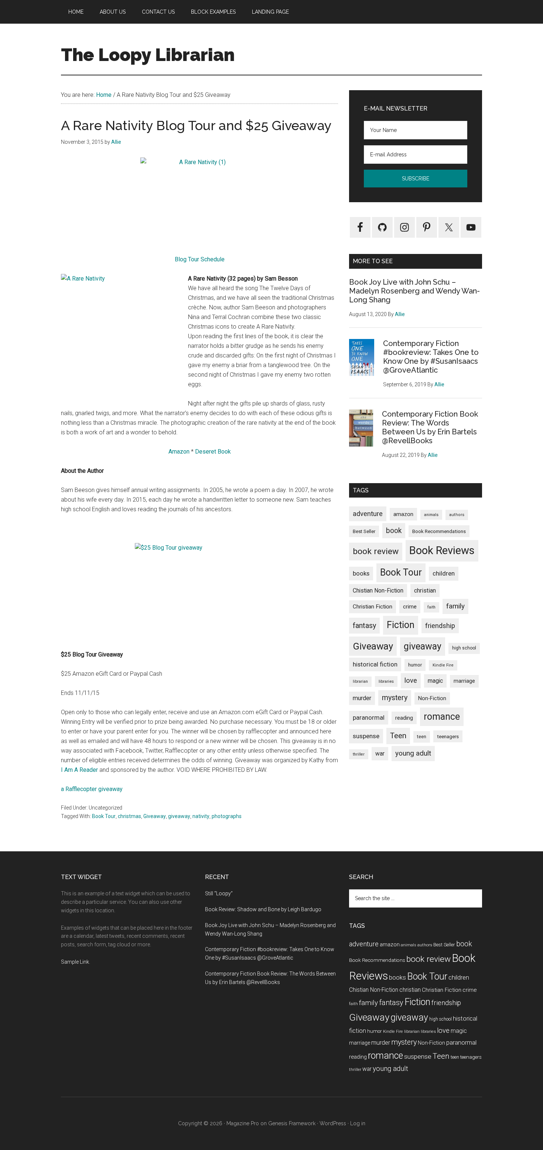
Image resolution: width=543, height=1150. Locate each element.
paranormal (369, 717)
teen (421, 736)
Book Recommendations (439, 531)
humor (415, 665)
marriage (464, 681)
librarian (360, 681)
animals (431, 514)
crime (410, 606)
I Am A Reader (79, 769)
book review (376, 551)
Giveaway (154, 816)
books (361, 573)
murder (362, 698)
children (444, 573)
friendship (440, 626)
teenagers (448, 736)
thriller (359, 754)
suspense (366, 736)
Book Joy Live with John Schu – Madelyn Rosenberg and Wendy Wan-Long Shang (414, 291)
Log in (357, 1123)
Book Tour (104, 816)
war (380, 753)
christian (425, 590)
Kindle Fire (443, 665)
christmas (129, 816)
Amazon (178, 451)
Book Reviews (442, 550)
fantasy (364, 625)
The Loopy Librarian (148, 54)
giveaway (179, 816)
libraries (386, 681)
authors (456, 514)
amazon (403, 514)
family (455, 606)
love (410, 680)
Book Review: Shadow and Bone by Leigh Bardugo (263, 909)
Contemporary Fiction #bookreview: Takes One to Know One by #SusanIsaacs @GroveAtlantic (431, 356)
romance (442, 716)
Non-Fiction (432, 698)
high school (464, 648)
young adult (413, 753)
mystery (394, 697)
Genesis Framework (291, 1123)
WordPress (333, 1123)
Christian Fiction (372, 606)
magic (435, 680)
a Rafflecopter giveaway (92, 789)
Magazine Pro (242, 1123)
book (394, 530)
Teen (398, 735)
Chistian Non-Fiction (378, 590)
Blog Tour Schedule (200, 259)
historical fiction (375, 664)
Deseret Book (213, 451)
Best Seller (364, 531)
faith (431, 607)
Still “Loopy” (219, 893)
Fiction (400, 625)
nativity (200, 816)
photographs (227, 816)
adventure (368, 514)
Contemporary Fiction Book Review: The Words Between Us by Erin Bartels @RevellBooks (430, 427)
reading (404, 718)
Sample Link (75, 962)
